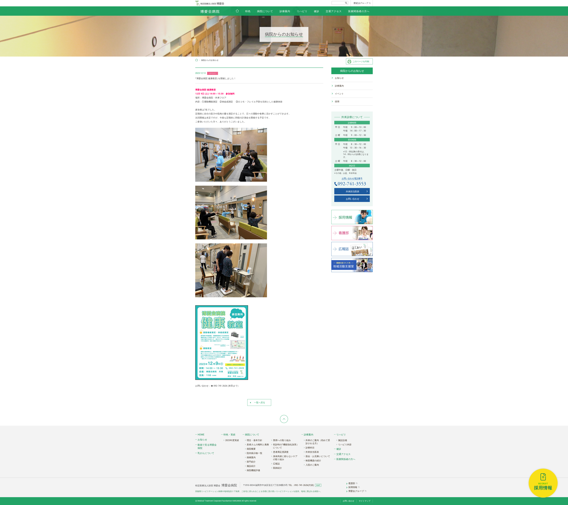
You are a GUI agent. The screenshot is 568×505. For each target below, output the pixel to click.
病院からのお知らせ (352, 70)
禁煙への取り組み (282, 440)
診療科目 (310, 447)
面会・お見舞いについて (318, 456)
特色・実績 (229, 434)
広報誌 (276, 463)
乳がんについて (206, 453)
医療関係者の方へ (358, 11)
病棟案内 (251, 457)
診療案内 (285, 11)
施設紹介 (251, 466)
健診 (316, 11)
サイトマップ (364, 501)
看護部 (351, 483)
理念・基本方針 (254, 440)
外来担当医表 (352, 191)
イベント (339, 93)
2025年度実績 (232, 440)
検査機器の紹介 (313, 460)
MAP (318, 485)
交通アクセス (334, 11)
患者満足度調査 (281, 452)
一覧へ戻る (259, 402)
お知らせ (339, 78)
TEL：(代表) (301, 485)
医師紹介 (277, 468)
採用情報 (352, 487)
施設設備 (342, 440)
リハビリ (302, 11)
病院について (265, 11)
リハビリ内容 (344, 444)
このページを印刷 (361, 61)
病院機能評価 (253, 470)
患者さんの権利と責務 (258, 444)
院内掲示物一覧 (254, 453)
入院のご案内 (312, 465)
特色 (248, 11)
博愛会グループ (356, 491)
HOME (201, 434)
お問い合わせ (352, 198)
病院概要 (251, 449)
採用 (337, 101)
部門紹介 (251, 461)
